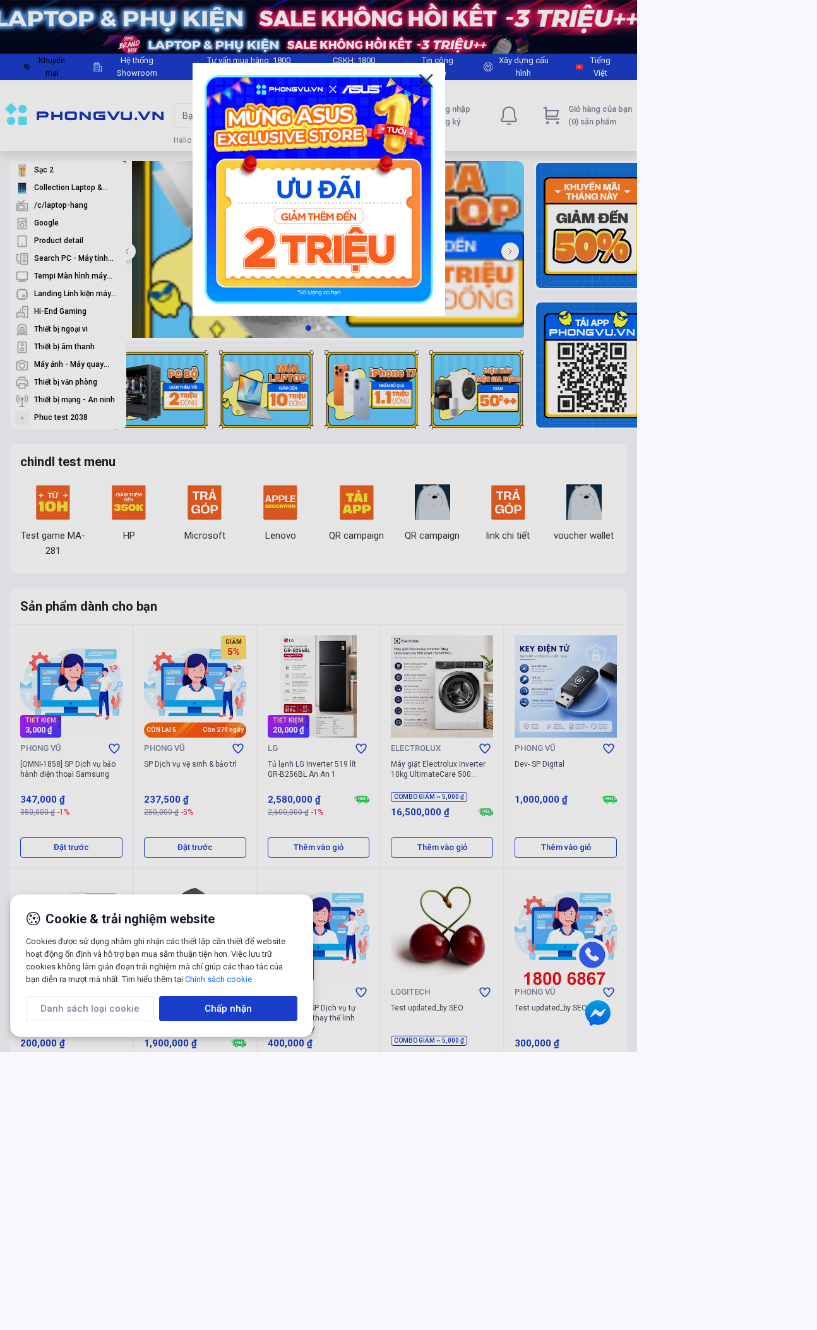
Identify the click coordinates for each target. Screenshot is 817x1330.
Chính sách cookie (218, 979)
